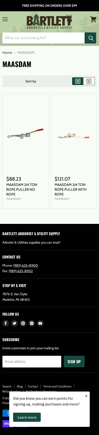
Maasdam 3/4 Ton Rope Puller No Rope (21, 189)
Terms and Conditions (57, 386)
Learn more (27, 417)
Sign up (74, 361)
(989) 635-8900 (25, 265)
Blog (20, 386)
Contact (33, 386)
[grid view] (77, 81)
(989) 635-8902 (21, 271)
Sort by (30, 81)
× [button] (86, 396)
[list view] (89, 81)
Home (7, 53)
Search (7, 386)
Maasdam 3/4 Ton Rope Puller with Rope (71, 189)
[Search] (90, 37)
